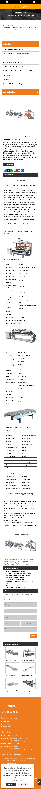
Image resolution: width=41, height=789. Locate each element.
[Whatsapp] (17, 712)
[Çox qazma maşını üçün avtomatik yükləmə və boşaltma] (20, 114)
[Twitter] (5, 712)
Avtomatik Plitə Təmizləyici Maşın (13, 84)
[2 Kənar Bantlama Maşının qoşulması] (28, 668)
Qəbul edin (23, 784)
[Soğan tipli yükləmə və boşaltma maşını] (28, 652)
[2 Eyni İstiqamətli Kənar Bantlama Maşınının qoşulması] (12, 683)
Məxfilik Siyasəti (17, 780)
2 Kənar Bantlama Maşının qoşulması (29, 675)
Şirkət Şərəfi (6, 721)
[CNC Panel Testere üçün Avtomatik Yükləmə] (12, 652)
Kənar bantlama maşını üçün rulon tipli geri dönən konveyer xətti (12, 675)
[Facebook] (2, 712)
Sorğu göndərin (9, 164)
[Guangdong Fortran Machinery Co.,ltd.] (21, 6)
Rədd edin (11, 784)
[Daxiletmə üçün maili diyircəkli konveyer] (28, 683)
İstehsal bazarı (7, 726)
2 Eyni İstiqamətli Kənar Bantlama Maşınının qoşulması (12, 691)
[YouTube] (11, 712)
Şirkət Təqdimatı (7, 724)
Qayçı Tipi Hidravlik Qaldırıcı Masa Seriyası (16, 53)
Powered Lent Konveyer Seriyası (13, 66)
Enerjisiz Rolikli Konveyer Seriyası (13, 49)
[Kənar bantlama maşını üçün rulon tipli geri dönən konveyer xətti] (12, 668)
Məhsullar (10, 25)
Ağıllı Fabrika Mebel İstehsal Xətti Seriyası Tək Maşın (19, 71)
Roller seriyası (7, 75)
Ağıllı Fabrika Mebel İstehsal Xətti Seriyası (15, 27)
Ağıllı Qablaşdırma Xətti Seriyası (12, 62)
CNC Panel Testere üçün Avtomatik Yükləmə (12, 660)
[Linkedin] (8, 712)
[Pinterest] (14, 712)
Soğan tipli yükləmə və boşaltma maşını (29, 660)
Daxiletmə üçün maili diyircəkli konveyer (29, 691)
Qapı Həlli (6, 79)
